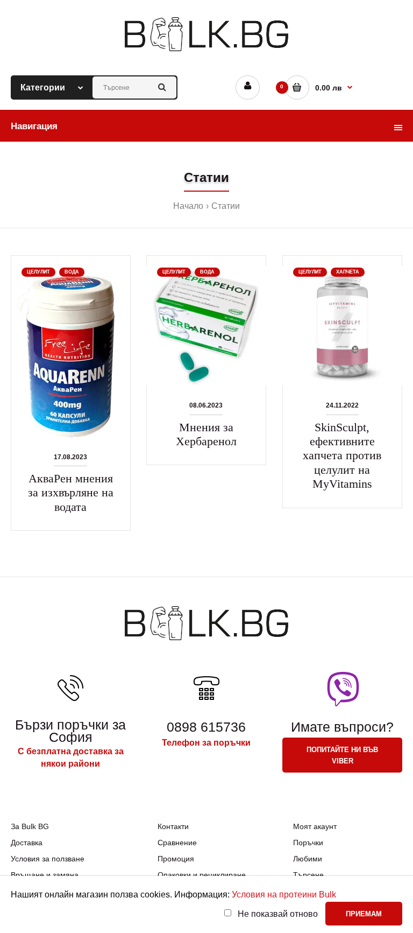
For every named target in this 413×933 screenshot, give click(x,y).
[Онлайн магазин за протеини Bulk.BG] (206, 52)
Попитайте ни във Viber (342, 755)
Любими (307, 858)
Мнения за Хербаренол (206, 434)
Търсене (308, 875)
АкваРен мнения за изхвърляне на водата (70, 493)
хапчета (347, 272)
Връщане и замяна (45, 875)
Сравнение (177, 842)
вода (72, 272)
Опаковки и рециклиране (202, 875)
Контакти (173, 826)
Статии (225, 206)
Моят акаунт (315, 826)
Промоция (176, 858)
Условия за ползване (47, 858)
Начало (188, 206)
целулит (38, 272)
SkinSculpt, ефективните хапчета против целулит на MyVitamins (342, 455)
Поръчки (308, 842)
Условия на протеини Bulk (284, 894)
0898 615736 (206, 726)
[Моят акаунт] (248, 87)
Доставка (26, 842)
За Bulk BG (30, 826)
